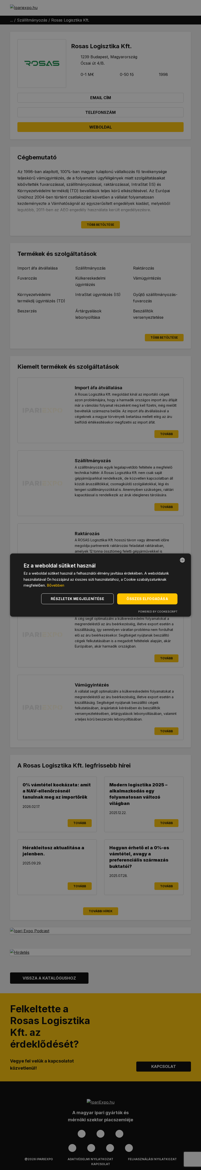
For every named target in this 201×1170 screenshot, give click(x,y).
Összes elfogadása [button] (147, 599)
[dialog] (100, 585)
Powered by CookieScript (157, 611)
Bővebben (55, 585)
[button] (78, 598)
